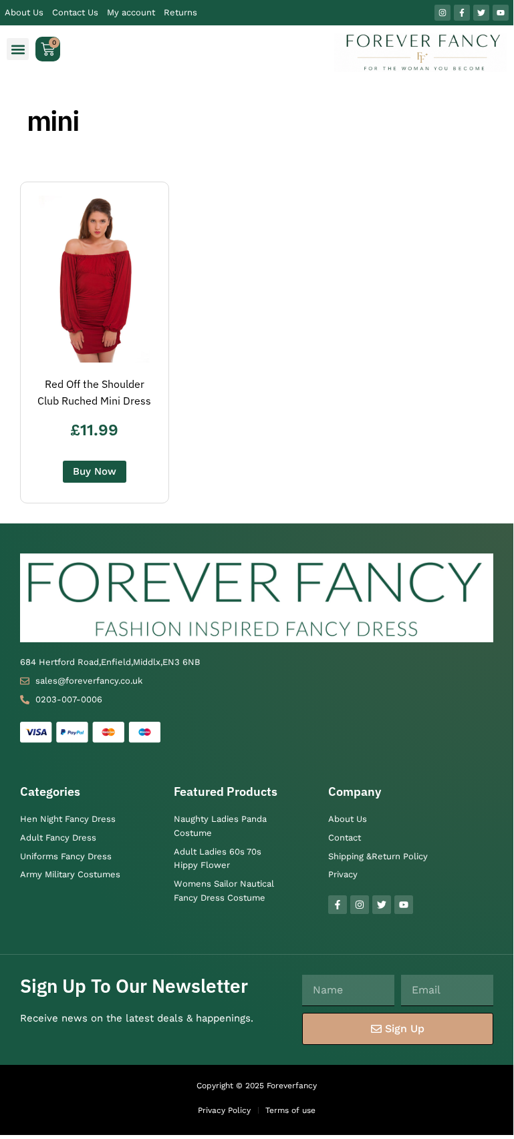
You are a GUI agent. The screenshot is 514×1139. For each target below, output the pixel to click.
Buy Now (94, 471)
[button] (18, 49)
